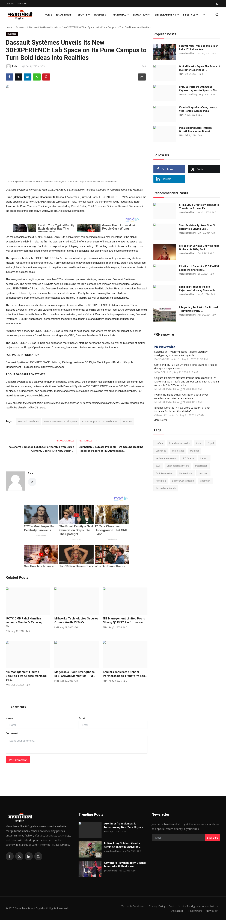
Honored (203, 473)
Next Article (86, 440)
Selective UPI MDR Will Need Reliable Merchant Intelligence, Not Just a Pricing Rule (181, 353)
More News (160, 420)
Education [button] (140, 14)
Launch (204, 458)
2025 (158, 465)
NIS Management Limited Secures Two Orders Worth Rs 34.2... (26, 675)
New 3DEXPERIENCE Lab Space (60, 421)
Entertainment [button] (165, 14)
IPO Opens (188, 458)
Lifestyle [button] (189, 14)
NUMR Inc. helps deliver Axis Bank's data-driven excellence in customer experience (181, 396)
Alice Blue (161, 480)
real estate (178, 450)
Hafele (159, 443)
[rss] (38, 856)
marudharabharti (187, 53)
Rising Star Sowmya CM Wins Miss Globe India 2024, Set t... (199, 247)
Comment (12, 733)
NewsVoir (212, 910)
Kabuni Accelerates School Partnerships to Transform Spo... (125, 674)
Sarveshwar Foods (166, 488)
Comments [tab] (18, 707)
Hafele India (185, 473)
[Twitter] (19, 856)
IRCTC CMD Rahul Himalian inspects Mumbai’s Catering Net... (24, 622)
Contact (10, 3)
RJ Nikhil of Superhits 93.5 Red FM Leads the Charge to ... (199, 268)
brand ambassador (179, 443)
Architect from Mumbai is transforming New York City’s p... (124, 825)
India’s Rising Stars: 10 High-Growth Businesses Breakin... (196, 129)
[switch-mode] (217, 3)
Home (48, 14)
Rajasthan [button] (63, 14)
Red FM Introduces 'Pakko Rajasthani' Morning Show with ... (198, 288)
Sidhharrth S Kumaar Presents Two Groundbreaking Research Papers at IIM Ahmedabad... (111, 448)
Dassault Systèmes (28, 421)
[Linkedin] (29, 856)
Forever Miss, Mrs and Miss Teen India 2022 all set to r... (198, 47)
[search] (217, 14)
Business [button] (100, 14)
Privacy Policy (157, 906)
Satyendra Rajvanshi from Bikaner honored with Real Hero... (125, 864)
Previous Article (64, 440)
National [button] (119, 14)
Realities (127, 421)
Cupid (211, 443)
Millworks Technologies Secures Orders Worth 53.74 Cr (76, 620)
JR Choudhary (110, 870)
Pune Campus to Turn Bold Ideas (99, 421)
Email (82, 718)
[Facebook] (10, 856)
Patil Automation (164, 473)
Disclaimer (177, 910)
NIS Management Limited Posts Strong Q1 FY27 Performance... (124, 620)
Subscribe (212, 837)
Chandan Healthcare (178, 465)
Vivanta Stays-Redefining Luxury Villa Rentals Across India (198, 109)
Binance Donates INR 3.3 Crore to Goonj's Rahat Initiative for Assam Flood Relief (182, 409)
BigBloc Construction (183, 480)
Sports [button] (82, 14)
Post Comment (18, 760)
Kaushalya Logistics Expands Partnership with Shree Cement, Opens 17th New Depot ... (41, 448)
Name (9, 718)
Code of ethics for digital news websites (193, 906)
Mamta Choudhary (188, 94)
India (198, 443)
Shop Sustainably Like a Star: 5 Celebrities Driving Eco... (197, 227)
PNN (30, 473)
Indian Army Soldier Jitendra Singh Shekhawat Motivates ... (122, 845)
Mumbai (194, 450)
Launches (161, 450)
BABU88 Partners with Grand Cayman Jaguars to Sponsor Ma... (199, 88)
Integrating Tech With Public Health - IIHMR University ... (199, 309)
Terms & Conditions (133, 906)
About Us (22, 3)
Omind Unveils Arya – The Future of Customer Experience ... (199, 68)
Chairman (205, 480)
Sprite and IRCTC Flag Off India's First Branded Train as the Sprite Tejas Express (185, 366)
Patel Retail (201, 465)
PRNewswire (195, 910)
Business (21, 27)
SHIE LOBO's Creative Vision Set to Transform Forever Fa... (199, 206)
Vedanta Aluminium (166, 458)
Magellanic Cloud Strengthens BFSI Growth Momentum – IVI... (74, 674)
